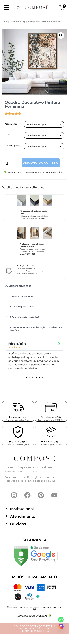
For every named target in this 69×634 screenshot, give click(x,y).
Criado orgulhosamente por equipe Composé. (34, 606)
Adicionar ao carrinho (40, 162)
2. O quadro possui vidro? (22, 306)
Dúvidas (18, 524)
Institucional (22, 509)
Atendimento (22, 516)
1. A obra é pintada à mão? (22, 296)
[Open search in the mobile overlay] (18, 8)
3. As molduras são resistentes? (24, 317)
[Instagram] (14, 495)
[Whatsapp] (61, 619)
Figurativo (16, 21)
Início (6, 21)
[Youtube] (54, 495)
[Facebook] (27, 495)
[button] (61, 35)
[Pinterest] (41, 495)
